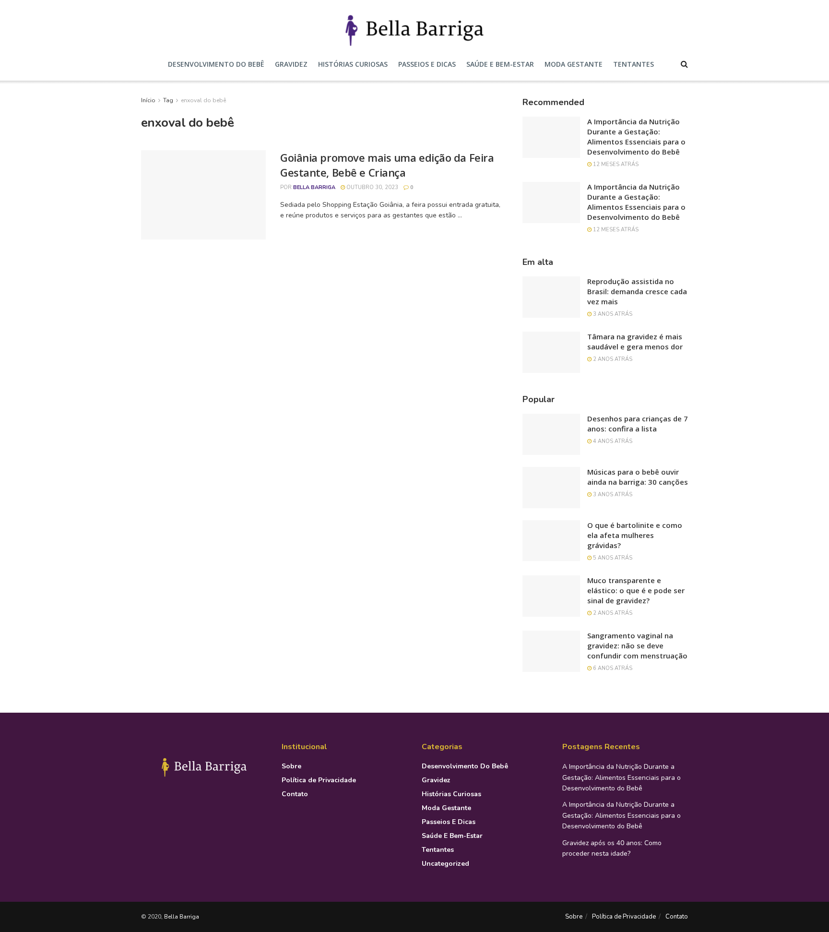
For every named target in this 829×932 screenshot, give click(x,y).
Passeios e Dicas (427, 64)
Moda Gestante (574, 64)
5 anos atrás (612, 558)
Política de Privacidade (319, 780)
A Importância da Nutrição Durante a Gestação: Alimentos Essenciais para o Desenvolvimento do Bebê (636, 136)
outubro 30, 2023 (371, 187)
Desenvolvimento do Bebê (216, 64)
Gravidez (291, 64)
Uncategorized (445, 863)
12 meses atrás (615, 164)
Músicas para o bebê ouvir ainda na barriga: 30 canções (637, 477)
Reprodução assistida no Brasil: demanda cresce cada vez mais (637, 291)
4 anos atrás (612, 441)
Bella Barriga (314, 187)
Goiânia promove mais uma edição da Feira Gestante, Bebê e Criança (387, 164)
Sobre (291, 766)
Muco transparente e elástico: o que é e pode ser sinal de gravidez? (636, 590)
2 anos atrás (612, 359)
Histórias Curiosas (353, 64)
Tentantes (633, 64)
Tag (168, 100)
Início (148, 100)
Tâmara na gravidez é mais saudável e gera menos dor (635, 341)
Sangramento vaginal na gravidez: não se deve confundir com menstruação (637, 645)
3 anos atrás (612, 314)
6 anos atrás (612, 668)
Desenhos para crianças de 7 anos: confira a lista (637, 423)
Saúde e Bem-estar (500, 64)
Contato (295, 794)
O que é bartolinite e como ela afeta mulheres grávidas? (634, 535)
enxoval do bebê (203, 100)
